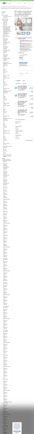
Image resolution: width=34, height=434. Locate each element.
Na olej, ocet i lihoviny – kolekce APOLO (6, 33)
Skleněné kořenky (5, 20)
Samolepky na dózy (6, 62)
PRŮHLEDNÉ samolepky (6, 42)
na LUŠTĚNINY (5, 258)
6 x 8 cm (4, 195)
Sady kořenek (5, 17)
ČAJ (3, 67)
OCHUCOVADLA (5, 71)
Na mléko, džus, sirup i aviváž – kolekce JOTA (6, 28)
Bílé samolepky (5, 65)
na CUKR (4, 186)
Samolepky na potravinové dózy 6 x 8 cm (7, 119)
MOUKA (4, 70)
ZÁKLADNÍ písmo (5, 39)
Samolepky (3, 158)
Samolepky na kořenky (6, 36)
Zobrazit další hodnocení (29, 140)
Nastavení (16, 432)
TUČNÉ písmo (5, 44)
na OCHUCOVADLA (6, 306)
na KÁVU (4, 234)
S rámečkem (5, 147)
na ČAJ (4, 210)
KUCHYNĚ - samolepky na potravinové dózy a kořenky (7, 160)
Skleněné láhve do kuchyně (7, 26)
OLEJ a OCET (4, 72)
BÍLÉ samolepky (5, 38)
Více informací (17, 428)
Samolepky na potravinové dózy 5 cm (7, 64)
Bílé (3, 148)
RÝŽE (3, 73)
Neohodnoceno (25, 54)
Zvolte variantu (23, 62)
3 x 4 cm (4, 45)
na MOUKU (4, 282)
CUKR (4, 66)
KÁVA (4, 68)
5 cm (4, 37)
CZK (24, 3)
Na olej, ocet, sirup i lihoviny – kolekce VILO (7, 31)
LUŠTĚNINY (4, 69)
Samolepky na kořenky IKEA (7, 154)
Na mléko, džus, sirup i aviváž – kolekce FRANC (6, 30)
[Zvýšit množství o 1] (30, 91)
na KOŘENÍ (4, 161)
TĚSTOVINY (4, 76)
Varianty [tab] (18, 80)
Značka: (21, 55)
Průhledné (4, 149)
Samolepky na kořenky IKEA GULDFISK (7, 156)
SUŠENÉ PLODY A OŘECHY (6, 75)
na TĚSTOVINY (5, 425)
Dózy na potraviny (5, 35)
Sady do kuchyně (5, 15)
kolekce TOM (5, 21)
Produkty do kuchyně (5, 19)
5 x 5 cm (4, 53)
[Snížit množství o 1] (27, 91)
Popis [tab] (23, 80)
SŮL (3, 74)
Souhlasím (17, 431)
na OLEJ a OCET (5, 330)
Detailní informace (21, 52)
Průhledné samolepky (6, 105)
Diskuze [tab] (24, 83)
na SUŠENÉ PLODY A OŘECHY (7, 401)
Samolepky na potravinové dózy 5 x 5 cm (7, 91)
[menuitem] (10, 3)
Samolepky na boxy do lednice (7, 146)
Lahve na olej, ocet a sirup (7, 16)
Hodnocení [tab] (18, 83)
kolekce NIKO (5, 22)
